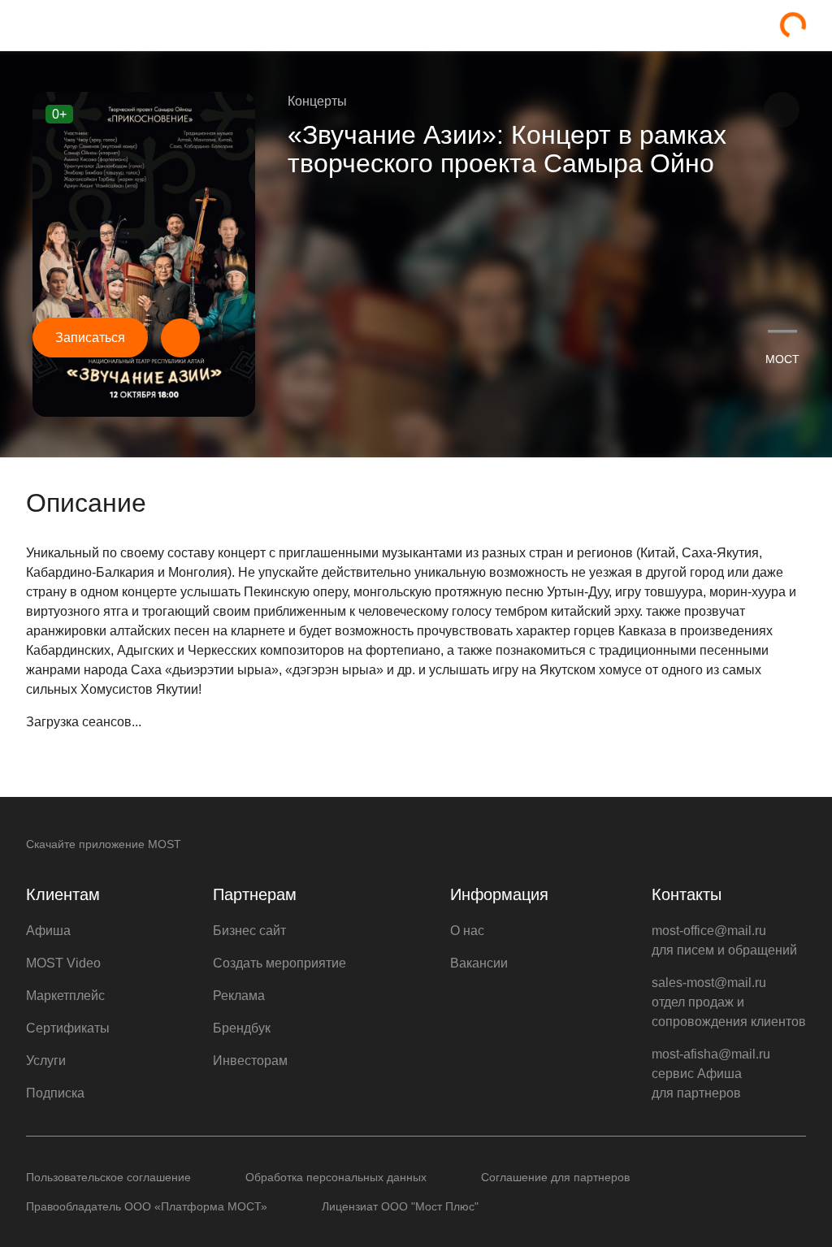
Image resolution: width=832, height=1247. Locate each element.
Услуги (46, 1060)
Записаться (90, 337)
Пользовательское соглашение (108, 1177)
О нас (467, 930)
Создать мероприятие (279, 963)
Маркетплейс (65, 995)
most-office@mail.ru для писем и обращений (724, 940)
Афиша (48, 930)
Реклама (239, 995)
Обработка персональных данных (336, 1177)
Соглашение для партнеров (555, 1177)
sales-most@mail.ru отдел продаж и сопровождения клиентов (729, 1002)
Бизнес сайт (249, 930)
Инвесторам (250, 1060)
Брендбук (242, 1028)
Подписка (55, 1093)
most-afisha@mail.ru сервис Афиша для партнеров (711, 1073)
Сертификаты (68, 1028)
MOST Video (63, 963)
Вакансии (479, 963)
